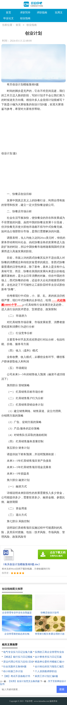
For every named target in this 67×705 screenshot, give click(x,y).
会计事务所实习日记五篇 (48, 657)
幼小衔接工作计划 (13, 671)
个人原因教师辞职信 (46, 671)
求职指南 (42, 12)
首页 (8, 12)
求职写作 (25, 12)
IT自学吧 (29, 701)
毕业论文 (8, 18)
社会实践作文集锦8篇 (15, 666)
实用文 (59, 12)
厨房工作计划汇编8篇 (46, 676)
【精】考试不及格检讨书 (16, 676)
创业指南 (25, 18)
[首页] (33, 4)
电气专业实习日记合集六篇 (18, 652)
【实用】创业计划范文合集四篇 (24, 681)
